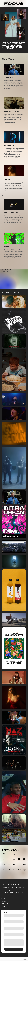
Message (6, 938)
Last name (6, 918)
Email (5, 925)
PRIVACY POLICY (25, 959)
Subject (5, 931)
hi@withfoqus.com (5, 896)
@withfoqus (4, 898)
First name (6, 912)
